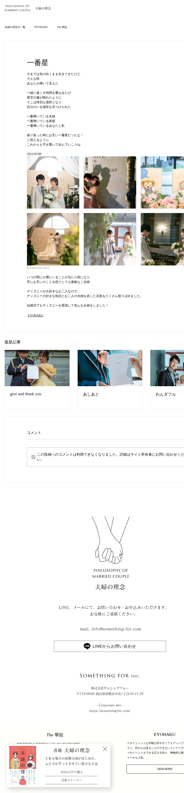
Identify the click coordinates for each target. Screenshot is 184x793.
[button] (105, 749)
